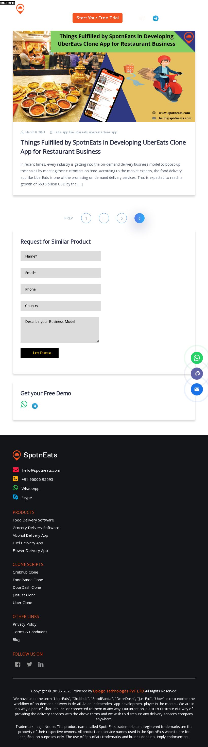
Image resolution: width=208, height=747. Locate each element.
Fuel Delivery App (28, 542)
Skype (26, 497)
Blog (153, 7)
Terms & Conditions (30, 631)
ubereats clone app (103, 132)
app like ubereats (75, 132)
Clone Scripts (126, 7)
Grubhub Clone (25, 572)
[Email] (197, 389)
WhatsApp (30, 488)
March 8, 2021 (35, 132)
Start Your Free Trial (97, 17)
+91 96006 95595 (37, 479)
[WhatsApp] (197, 358)
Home (76, 7)
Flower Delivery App (30, 550)
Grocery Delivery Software (36, 527)
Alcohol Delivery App (30, 535)
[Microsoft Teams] (197, 374)
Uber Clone (22, 602)
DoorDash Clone (27, 587)
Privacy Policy (25, 624)
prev (68, 218)
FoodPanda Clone (28, 579)
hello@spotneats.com (41, 470)
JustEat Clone (24, 594)
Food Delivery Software (33, 519)
